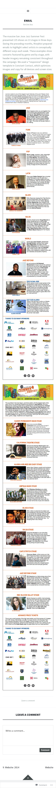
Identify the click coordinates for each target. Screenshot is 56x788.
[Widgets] (28, 777)
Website (49, 767)
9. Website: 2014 (11, 767)
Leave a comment (28, 700)
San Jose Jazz (28, 24)
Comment (45, 750)
